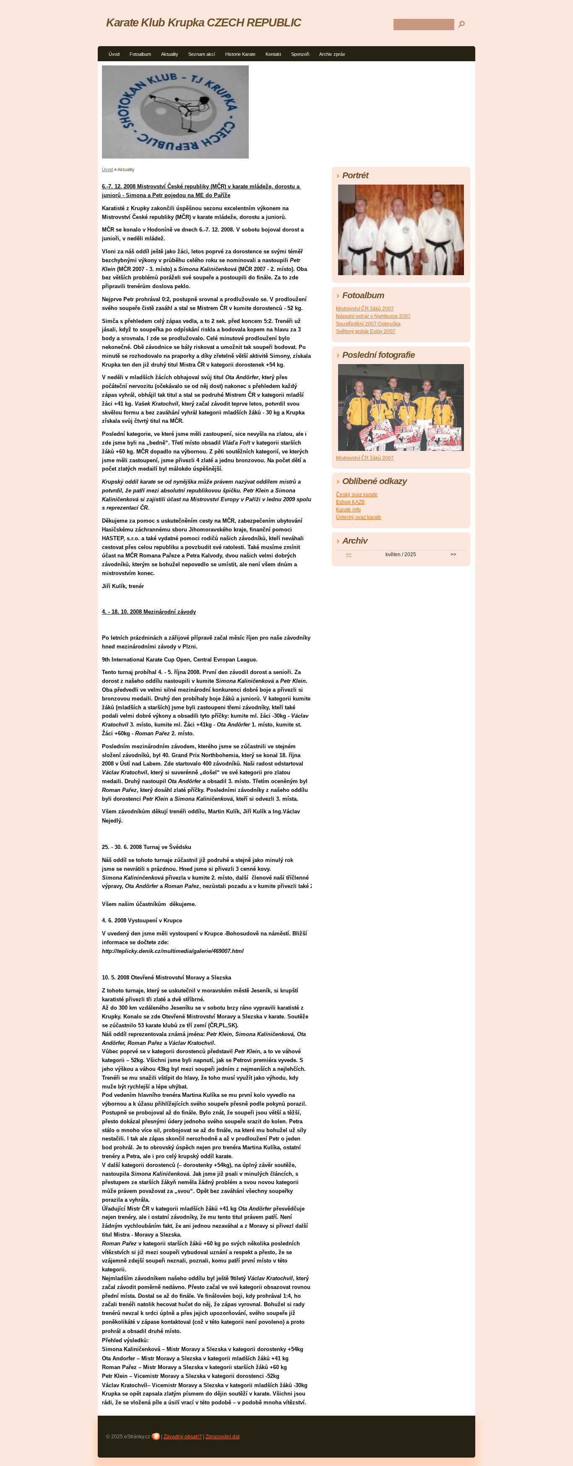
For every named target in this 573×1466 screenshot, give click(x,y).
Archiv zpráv (332, 54)
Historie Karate (240, 54)
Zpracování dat (223, 1437)
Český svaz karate (357, 494)
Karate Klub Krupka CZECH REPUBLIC (203, 22)
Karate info (348, 510)
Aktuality (169, 54)
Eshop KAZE (350, 502)
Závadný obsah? (183, 1437)
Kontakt (273, 54)
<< (349, 554)
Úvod (114, 54)
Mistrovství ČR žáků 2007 (365, 309)
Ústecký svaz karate (358, 517)
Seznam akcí (201, 54)
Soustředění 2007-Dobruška (368, 324)
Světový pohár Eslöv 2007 (366, 331)
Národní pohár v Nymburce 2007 (373, 316)
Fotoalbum (140, 54)
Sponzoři (300, 54)
